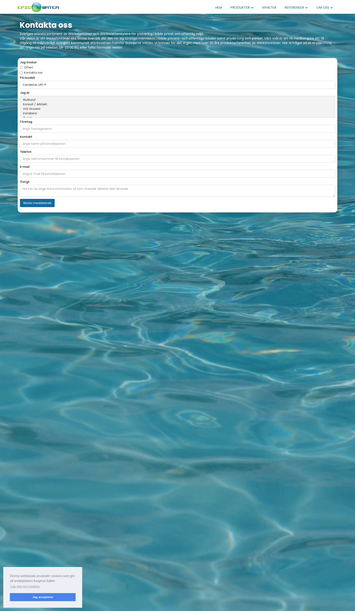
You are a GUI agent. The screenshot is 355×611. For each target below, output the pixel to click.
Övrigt (25, 182)
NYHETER (269, 7)
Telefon (25, 152)
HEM (218, 7)
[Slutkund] (177, 100)
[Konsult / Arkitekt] (177, 104)
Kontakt (26, 137)
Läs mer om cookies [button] (25, 586)
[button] (242, 7)
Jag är (25, 93)
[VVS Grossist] (177, 109)
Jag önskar (28, 62)
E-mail (25, 167)
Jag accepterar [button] (42, 597)
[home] (38, 6)
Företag (26, 122)
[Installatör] (177, 113)
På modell (27, 78)
